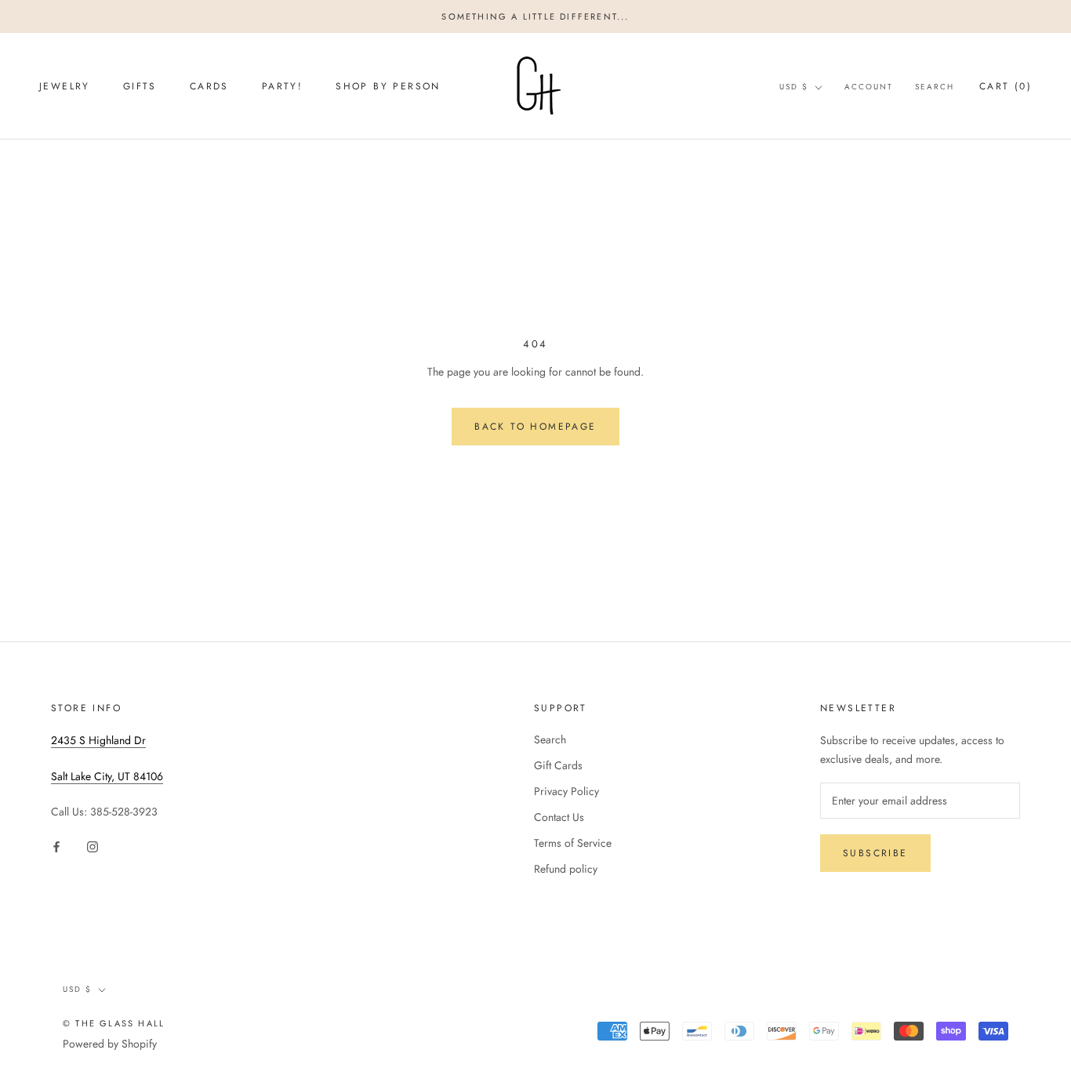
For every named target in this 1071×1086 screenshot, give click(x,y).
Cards (209, 87)
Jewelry (64, 87)
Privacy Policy (566, 791)
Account (868, 87)
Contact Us (559, 817)
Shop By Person (388, 87)
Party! (282, 87)
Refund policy (565, 869)
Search (934, 87)
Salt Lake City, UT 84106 (107, 776)
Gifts (140, 87)
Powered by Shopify (110, 1043)
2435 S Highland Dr (98, 740)
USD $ (793, 87)
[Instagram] (92, 846)
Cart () (1005, 86)
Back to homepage (535, 427)
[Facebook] (56, 846)
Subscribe (875, 853)
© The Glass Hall (114, 1023)
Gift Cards (558, 765)
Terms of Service (573, 843)
